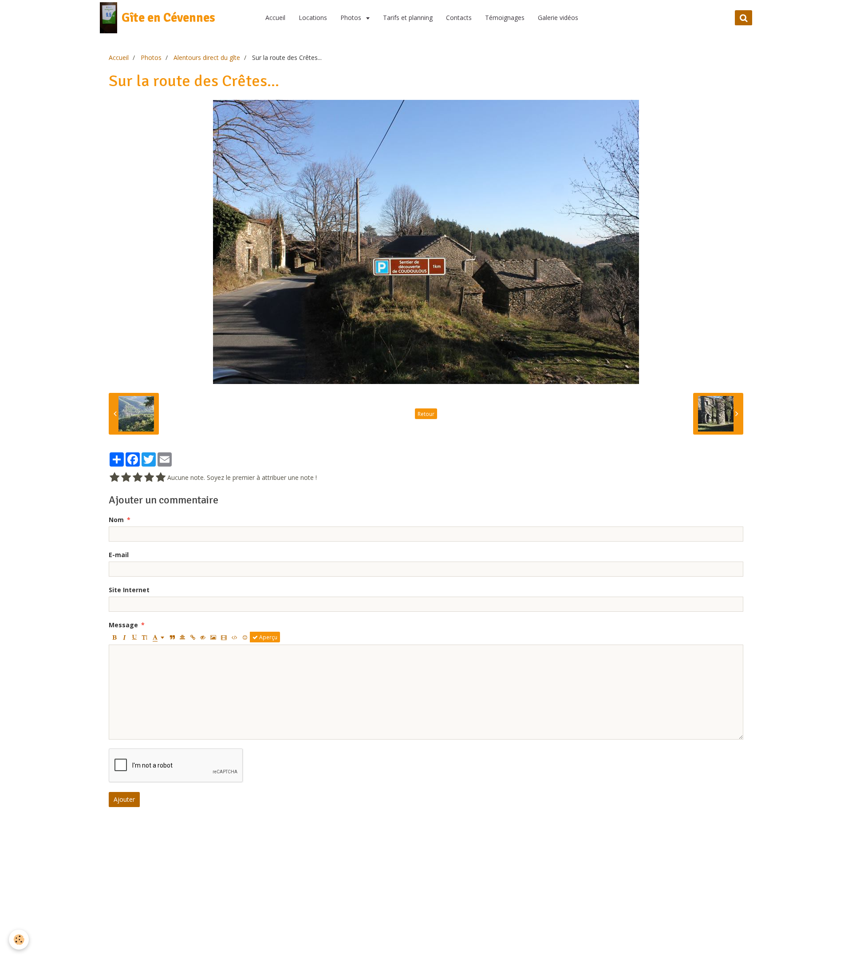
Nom (116, 519)
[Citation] (172, 637)
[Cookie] (19, 940)
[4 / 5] (149, 477)
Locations (313, 17)
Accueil (275, 17)
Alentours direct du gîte (207, 57)
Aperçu (267, 637)
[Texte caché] (202, 637)
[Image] (213, 637)
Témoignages (505, 17)
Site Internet (129, 590)
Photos (351, 17)
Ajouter (124, 799)
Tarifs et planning (408, 17)
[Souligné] (134, 637)
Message (123, 625)
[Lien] (192, 637)
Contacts (459, 17)
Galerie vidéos (558, 17)
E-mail (119, 554)
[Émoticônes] (245, 637)
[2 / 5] (126, 477)
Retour (426, 413)
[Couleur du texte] (158, 637)
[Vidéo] (223, 637)
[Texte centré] (182, 637)
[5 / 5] (161, 477)
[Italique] (124, 637)
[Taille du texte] (144, 637)
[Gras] (114, 637)
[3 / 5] (137, 477)
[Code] (234, 637)
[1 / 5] (114, 477)
